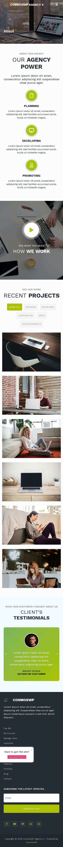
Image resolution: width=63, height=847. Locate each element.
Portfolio (8, 769)
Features (8, 764)
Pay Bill (7, 728)
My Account (9, 733)
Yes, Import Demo (17, 757)
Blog (6, 774)
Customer (8, 743)
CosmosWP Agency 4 (27, 4)
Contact (8, 779)
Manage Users (10, 738)
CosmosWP (31, 842)
